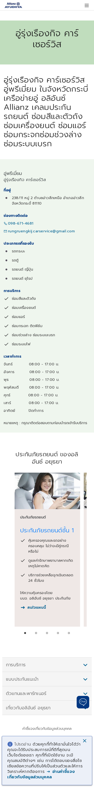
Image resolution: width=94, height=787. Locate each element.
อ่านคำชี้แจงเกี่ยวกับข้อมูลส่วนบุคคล (41, 774)
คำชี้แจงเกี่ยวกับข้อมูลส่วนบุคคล (47, 728)
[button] (85, 741)
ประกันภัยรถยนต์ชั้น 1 (47, 530)
